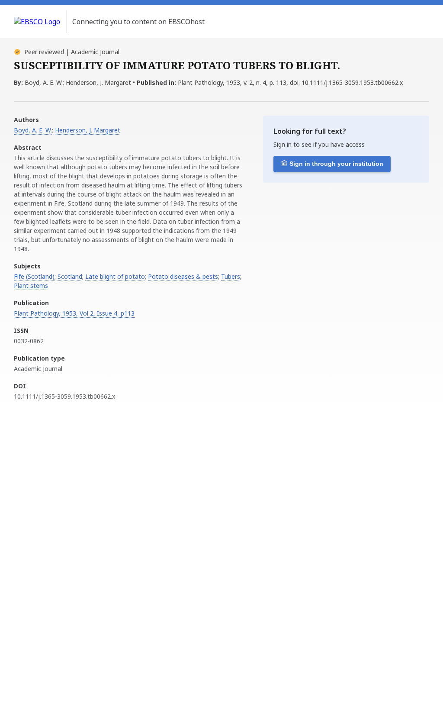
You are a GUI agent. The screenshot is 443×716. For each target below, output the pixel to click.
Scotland (70, 276)
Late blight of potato (115, 276)
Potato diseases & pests (183, 276)
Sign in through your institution (336, 163)
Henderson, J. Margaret (87, 130)
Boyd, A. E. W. (33, 130)
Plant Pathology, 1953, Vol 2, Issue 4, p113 (74, 313)
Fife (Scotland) (34, 276)
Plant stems (31, 285)
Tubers (230, 276)
